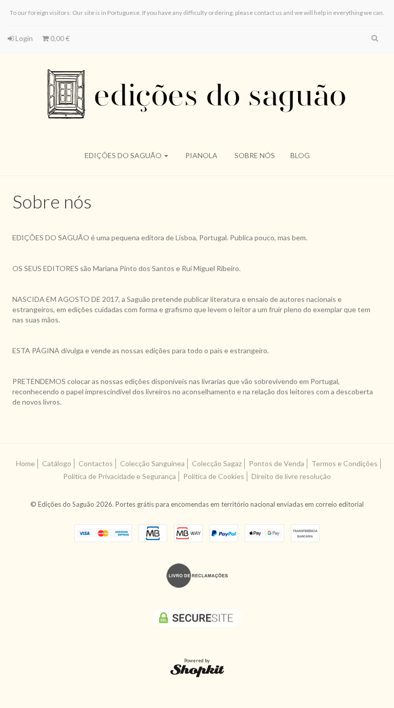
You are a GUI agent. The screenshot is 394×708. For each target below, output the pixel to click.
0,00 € (59, 38)
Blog (300, 155)
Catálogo (56, 463)
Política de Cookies (213, 476)
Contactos (95, 463)
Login (23, 38)
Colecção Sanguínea (152, 463)
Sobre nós (254, 155)
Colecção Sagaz (217, 463)
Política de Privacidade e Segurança (119, 476)
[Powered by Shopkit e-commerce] (197, 670)
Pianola (201, 155)
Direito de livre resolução (291, 476)
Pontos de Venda (276, 463)
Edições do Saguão (124, 155)
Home (25, 463)
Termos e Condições (344, 463)
